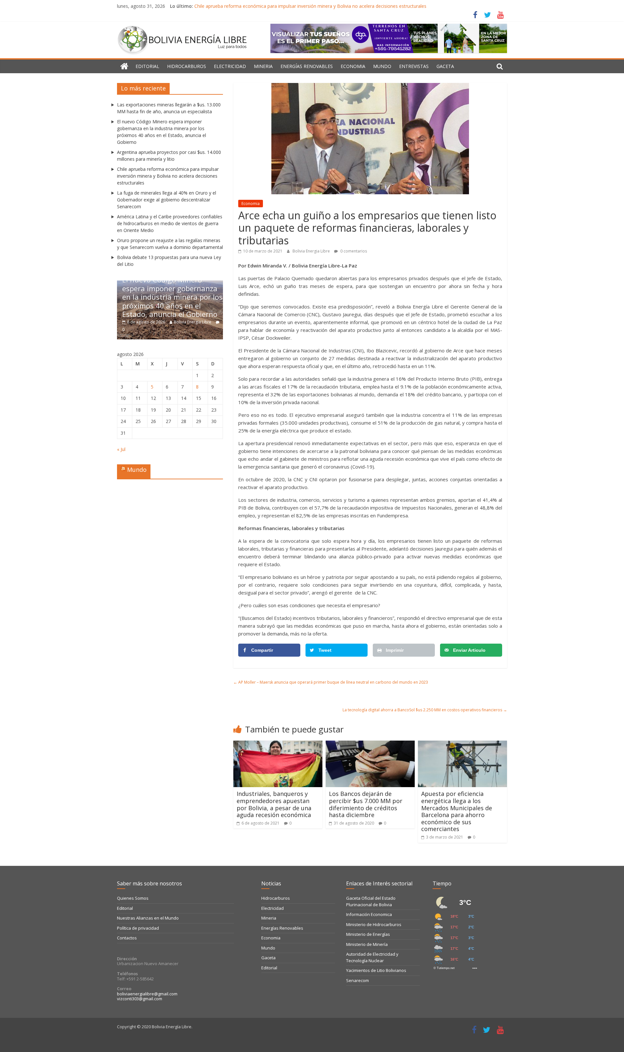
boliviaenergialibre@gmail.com (147, 994)
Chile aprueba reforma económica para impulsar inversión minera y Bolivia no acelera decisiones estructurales (310, 6)
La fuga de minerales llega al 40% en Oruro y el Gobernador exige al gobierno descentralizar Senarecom (166, 200)
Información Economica (369, 914)
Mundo (382, 66)
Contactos (127, 938)
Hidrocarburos (186, 66)
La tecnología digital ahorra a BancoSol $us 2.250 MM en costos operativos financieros (425, 710)
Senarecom (357, 980)
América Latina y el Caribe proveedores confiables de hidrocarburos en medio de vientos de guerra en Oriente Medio (169, 223)
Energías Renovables (306, 66)
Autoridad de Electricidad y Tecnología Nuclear (372, 957)
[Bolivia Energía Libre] (124, 66)
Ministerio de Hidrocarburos (373, 924)
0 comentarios (353, 251)
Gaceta (445, 66)
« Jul (121, 449)
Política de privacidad (138, 928)
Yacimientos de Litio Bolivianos (376, 970)
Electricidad (230, 66)
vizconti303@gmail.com (139, 999)
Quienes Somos (133, 898)
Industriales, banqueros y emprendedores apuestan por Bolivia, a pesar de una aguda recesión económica (274, 804)
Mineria (263, 66)
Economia (353, 66)
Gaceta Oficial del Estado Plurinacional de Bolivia (371, 901)
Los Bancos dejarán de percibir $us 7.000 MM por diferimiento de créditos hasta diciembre (365, 804)
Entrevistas (414, 66)
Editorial (147, 66)
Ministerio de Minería (367, 944)
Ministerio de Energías (368, 934)
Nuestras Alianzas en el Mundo (148, 918)
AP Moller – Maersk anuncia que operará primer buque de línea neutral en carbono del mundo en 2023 (330, 682)
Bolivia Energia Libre (311, 251)
